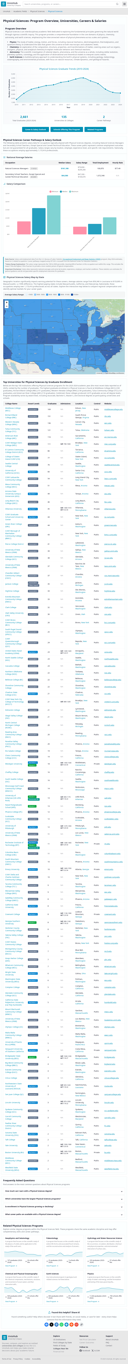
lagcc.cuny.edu (110, 478)
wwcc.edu (108, 1035)
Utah (83, 614)
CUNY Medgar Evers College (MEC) (13, 444)
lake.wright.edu (111, 973)
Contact (109, 1345)
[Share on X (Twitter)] (52, 1325)
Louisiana (79, 1087)
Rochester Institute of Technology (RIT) (14, 843)
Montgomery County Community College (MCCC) (13, 951)
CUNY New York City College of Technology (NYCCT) (14, 701)
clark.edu (108, 607)
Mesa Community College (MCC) (12, 485)
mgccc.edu (109, 788)
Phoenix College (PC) (13, 812)
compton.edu (110, 987)
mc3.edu (108, 951)
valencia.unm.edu (111, 834)
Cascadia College (12, 666)
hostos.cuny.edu (111, 943)
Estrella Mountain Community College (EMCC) (13, 599)
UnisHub (6, 11)
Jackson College (11, 584)
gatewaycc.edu (110, 899)
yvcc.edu (108, 936)
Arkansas (79, 799)
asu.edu (107, 494)
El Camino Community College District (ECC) (14, 450)
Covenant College (12, 914)
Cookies (27, 1359)
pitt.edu (107, 827)
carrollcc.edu (109, 1117)
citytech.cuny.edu (111, 702)
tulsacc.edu (109, 430)
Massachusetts (81, 1013)
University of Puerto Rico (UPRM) (13, 1043)
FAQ (107, 1342)
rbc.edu (107, 416)
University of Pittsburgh (10, 827)
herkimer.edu (110, 929)
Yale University (11, 1145)
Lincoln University (12, 1102)
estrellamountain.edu (113, 599)
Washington (80, 466)
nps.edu (107, 806)
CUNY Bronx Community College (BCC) (13, 622)
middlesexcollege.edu (113, 409)
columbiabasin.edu (112, 853)
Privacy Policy (18, 1359)
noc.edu (107, 673)
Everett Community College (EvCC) (13, 1070)
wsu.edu (108, 980)
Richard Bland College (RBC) (11, 416)
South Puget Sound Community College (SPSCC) (13, 632)
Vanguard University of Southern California (14, 1050)
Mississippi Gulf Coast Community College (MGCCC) (14, 788)
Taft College (10, 1139)
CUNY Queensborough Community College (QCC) (13, 642)
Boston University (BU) (14, 1152)
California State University (11, 906)
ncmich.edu (109, 725)
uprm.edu (108, 1043)
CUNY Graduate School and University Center (14, 517)
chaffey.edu (109, 772)
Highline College (12, 591)
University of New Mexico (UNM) (12, 551)
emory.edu (108, 869)
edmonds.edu (110, 710)
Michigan (79, 585)
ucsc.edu (108, 471)
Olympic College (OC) (14, 1027)
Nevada (78, 424)
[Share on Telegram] (66, 1325)
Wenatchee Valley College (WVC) (12, 892)
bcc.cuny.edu (109, 622)
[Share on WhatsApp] (62, 1325)
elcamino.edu (110, 451)
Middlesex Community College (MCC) (13, 1160)
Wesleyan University (13, 764)
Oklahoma (85, 430)
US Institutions (59, 1339)
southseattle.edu (111, 780)
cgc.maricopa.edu (111, 575)
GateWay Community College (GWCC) (14, 899)
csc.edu (107, 693)
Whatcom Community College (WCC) (14, 966)
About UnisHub (112, 1339)
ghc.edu (107, 959)
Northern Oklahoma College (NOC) (13, 672)
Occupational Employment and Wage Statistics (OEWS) (82, 259)
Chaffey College (11, 772)
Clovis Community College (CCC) (12, 756)
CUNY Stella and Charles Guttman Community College (13, 877)
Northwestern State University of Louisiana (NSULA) (13, 1086)
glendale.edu (110, 994)
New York (79, 459)
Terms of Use (6, 1359)
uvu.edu (107, 614)
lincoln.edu (109, 1102)
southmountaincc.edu (113, 861)
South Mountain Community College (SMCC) (13, 861)
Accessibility (36, 1359)
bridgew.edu (109, 1057)
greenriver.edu (110, 525)
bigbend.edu (109, 1064)
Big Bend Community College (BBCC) (14, 1064)
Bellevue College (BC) (14, 679)
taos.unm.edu (110, 566)
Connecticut (80, 765)
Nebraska (79, 695)
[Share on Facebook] (46, 1325)
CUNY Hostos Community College (13, 943)
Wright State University (10, 973)
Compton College (12, 987)
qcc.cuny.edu (109, 642)
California (79, 438)
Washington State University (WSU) (12, 980)
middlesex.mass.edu (113, 1160)
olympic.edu (109, 1027)
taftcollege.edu (110, 1139)
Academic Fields (20, 11)
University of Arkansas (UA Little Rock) (13, 798)
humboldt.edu (110, 1002)
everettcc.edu (110, 1071)
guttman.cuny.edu (112, 877)
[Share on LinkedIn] (56, 1325)
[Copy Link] (82, 1325)
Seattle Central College (11, 464)
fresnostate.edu (111, 906)
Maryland (79, 653)
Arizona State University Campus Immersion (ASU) (13, 493)
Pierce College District (14, 544)
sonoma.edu (109, 1134)
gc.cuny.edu (109, 517)
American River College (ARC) (11, 437)
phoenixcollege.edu (112, 812)
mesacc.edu (109, 485)
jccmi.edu (108, 584)
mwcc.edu (108, 1012)
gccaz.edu (108, 558)
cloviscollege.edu (111, 756)
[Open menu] (124, 4)
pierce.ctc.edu (110, 544)
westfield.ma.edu (111, 1169)
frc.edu (107, 1126)
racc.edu (108, 734)
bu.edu (107, 1152)
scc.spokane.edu (111, 1110)
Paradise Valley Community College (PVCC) (13, 744)
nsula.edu (108, 1086)
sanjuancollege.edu (112, 1094)
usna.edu (108, 652)
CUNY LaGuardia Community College (13, 478)
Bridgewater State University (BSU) (12, 1057)
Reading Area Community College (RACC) (13, 734)
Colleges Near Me (60, 1348)
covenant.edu (110, 914)
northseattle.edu (111, 659)
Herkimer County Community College (13, 929)
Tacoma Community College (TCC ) (13, 885)
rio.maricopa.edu (111, 751)
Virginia (85, 417)
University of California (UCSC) (12, 471)
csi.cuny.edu (109, 458)
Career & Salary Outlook (35, 129)
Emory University (12, 869)
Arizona (84, 485)
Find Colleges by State (62, 1342)
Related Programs (95, 129)
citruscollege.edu (111, 1078)
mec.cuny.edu (110, 444)
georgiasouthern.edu (113, 922)
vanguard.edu (110, 1050)
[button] (6, 302)
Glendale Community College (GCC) (14, 557)
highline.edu (109, 591)
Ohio (84, 973)
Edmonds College (12, 710)
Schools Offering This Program (67, 129)
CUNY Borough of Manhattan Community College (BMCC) (13, 535)
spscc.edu (108, 632)
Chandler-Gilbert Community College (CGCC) (13, 575)
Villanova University (13, 509)
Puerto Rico (80, 1044)
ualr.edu (107, 798)
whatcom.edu (110, 966)
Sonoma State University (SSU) (11, 1133)
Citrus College (11, 1078)
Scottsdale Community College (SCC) (13, 819)
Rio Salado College (13, 751)
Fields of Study (59, 1345)
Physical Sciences (37, 11)
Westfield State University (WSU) (12, 1168)
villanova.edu (110, 509)
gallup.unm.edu (111, 551)
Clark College (10, 607)
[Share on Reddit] (72, 1325)
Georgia (85, 869)
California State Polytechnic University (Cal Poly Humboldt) (14, 1002)
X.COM (97, 1350)
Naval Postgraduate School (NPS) (13, 806)
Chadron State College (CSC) (11, 693)
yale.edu (108, 1145)
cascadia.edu (109, 666)
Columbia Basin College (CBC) (11, 853)
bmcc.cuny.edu (110, 534)
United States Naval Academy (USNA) (13, 652)
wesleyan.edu (110, 764)
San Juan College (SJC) (14, 1094)
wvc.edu (107, 892)
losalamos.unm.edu (112, 1020)
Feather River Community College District (13, 1125)
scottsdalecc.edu (111, 819)
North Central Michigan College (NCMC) (12, 725)
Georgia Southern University (12, 922)
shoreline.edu (110, 687)
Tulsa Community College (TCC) (12, 430)
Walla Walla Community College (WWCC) (13, 1035)
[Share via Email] (76, 1325)
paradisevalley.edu (112, 744)
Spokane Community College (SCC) (13, 1110)
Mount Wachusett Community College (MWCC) (13, 1011)
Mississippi (80, 790)
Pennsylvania (80, 510)
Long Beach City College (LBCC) (12, 502)
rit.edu (107, 844)
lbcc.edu (108, 502)
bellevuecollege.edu (112, 679)
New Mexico (80, 551)
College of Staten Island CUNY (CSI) (12, 457)
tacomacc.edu (110, 885)
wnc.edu (108, 423)
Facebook (86, 1350)
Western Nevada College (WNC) (12, 423)
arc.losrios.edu (110, 437)
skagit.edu (108, 717)
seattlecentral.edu (112, 465)
